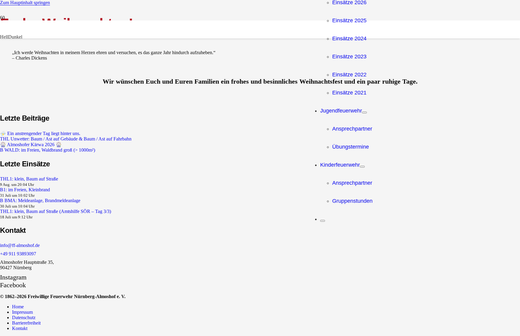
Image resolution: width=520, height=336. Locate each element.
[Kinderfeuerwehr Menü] (362, 167)
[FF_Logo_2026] (154, 319)
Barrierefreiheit (26, 322)
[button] (25, 2)
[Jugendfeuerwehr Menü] (364, 112)
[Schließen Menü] (322, 221)
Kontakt (19, 328)
